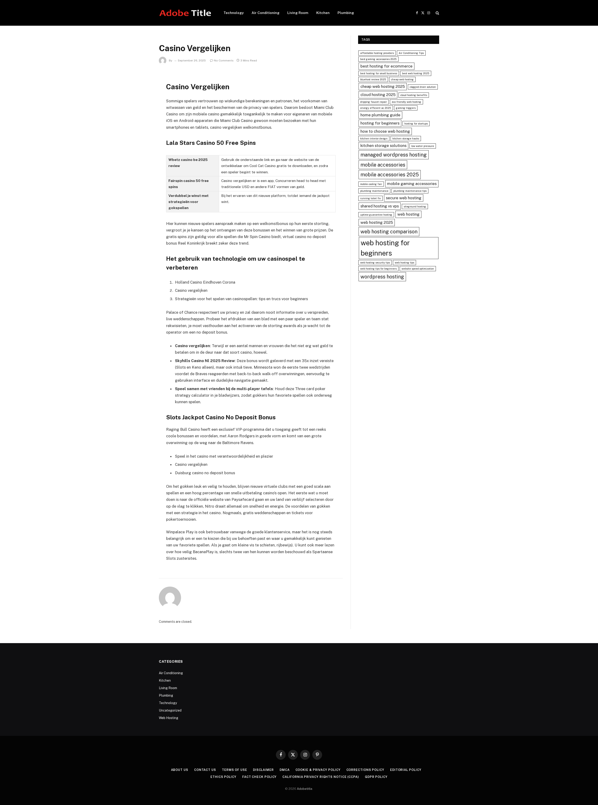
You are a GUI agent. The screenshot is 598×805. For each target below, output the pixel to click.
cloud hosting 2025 (377, 94)
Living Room (297, 13)
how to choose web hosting (385, 131)
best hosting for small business (378, 73)
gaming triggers (406, 108)
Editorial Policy (405, 770)
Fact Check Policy (259, 777)
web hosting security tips (375, 262)
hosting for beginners (379, 123)
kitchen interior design (374, 138)
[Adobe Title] (185, 13)
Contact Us (205, 770)
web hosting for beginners (385, 248)
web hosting (408, 214)
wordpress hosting (382, 277)
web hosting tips (404, 262)
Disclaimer (263, 770)
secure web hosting (403, 198)
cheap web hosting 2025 (382, 86)
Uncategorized (170, 710)
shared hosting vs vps (379, 206)
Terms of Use (234, 770)
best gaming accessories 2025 (378, 59)
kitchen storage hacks (405, 138)
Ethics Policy (223, 777)
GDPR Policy (376, 777)
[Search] (437, 13)
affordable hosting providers (377, 53)
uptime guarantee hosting (376, 214)
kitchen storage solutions (383, 145)
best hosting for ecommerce (386, 66)
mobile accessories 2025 (389, 174)
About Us (179, 770)
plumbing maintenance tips (410, 190)
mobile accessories (382, 165)
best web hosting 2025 (415, 73)
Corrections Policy (365, 770)
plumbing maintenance (374, 190)
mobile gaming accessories (412, 183)
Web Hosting (168, 718)
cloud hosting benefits (413, 95)
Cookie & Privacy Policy (318, 770)
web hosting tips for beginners (378, 268)
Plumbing (346, 13)
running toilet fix (370, 198)
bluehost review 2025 (373, 79)
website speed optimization (418, 268)
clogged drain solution (423, 86)
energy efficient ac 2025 (375, 108)
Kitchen (323, 13)
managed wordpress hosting (393, 155)
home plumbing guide (380, 115)
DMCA (285, 770)
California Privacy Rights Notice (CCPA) (320, 777)
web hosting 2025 (376, 222)
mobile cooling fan (371, 184)
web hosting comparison (388, 231)
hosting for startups (416, 123)
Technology (234, 13)
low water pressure (422, 146)
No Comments (224, 60)
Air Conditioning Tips (411, 53)
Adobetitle (304, 789)
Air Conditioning (265, 13)
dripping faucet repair (373, 101)
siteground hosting (415, 206)
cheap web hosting (402, 79)
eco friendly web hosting (406, 101)
